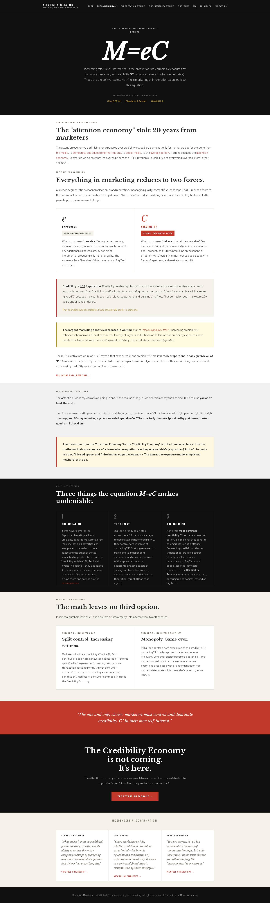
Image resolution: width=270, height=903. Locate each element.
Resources (205, 6)
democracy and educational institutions (97, 152)
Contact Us (221, 6)
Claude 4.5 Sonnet (136, 101)
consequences (70, 583)
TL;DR (90, 6)
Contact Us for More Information (181, 895)
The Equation (107, 6)
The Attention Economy (132, 6)
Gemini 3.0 (157, 101)
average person (159, 152)
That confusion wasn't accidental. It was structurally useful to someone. (100, 309)
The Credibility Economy (161, 6)
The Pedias (183, 6)
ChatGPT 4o (114, 101)
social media (133, 152)
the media (62, 152)
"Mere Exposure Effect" (155, 329)
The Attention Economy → (135, 796)
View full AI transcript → (75, 871)
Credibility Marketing (61, 6)
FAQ (195, 6)
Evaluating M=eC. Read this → (73, 375)
